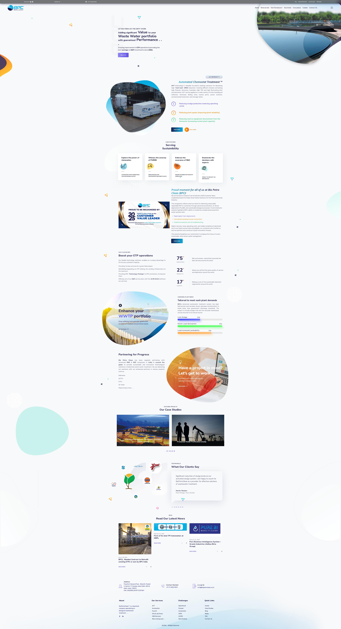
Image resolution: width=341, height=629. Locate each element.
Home (257, 8)
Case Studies (209, 608)
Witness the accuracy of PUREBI (157, 159)
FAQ (206, 616)
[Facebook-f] (119, 616)
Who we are (265, 8)
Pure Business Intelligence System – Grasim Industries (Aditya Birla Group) (205, 544)
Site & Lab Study (157, 613)
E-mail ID (201, 585)
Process (180, 608)
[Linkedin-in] (123, 616)
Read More (122, 566)
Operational (182, 605)
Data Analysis (182, 619)
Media (207, 613)
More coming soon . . (158, 619)
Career (305, 8)
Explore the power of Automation (130, 159)
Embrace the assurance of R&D (182, 159)
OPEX (180, 613)
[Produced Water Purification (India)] (198, 430)
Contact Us (313, 8)
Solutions (287, 8)
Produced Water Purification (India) (191, 442)
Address (127, 582)
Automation (156, 608)
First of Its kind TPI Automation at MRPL (168, 537)
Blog (206, 611)
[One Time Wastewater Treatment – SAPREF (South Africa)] (143, 430)
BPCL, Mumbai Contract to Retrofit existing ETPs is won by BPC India (133, 560)
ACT (153, 605)
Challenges (297, 8)
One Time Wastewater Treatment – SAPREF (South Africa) (143, 440)
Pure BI (154, 611)
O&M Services (156, 616)
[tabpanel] (144, 430)
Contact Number (172, 585)
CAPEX (180, 616)
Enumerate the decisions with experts (208, 160)
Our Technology (276, 8)
